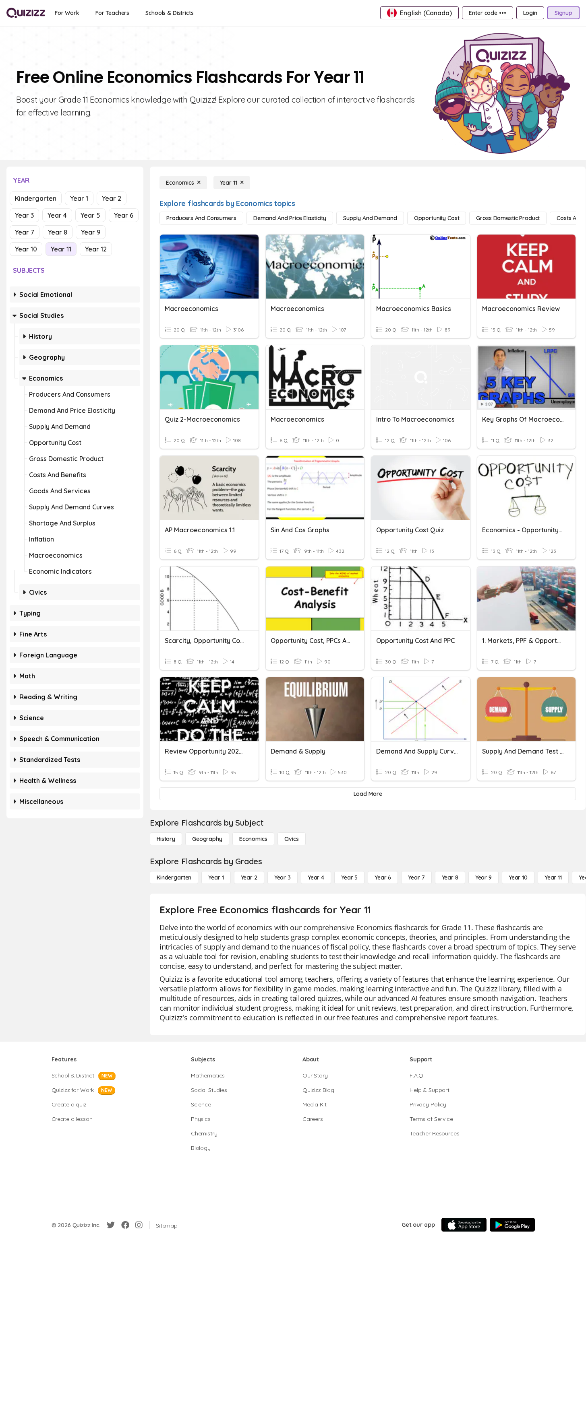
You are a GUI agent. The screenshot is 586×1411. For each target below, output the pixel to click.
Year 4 (57, 215)
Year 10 (26, 249)
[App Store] (464, 1225)
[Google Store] (512, 1225)
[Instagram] (139, 1225)
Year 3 (24, 215)
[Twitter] (111, 1225)
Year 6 (123, 215)
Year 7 (24, 232)
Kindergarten (35, 198)
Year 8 (57, 232)
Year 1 (79, 198)
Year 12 (96, 249)
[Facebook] (125, 1225)
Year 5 (90, 215)
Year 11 (61, 249)
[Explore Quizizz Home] (25, 13)
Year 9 (90, 232)
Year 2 (111, 198)
